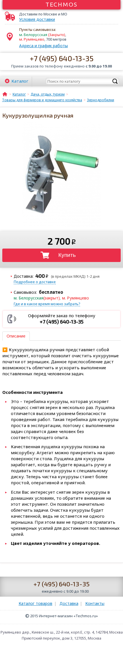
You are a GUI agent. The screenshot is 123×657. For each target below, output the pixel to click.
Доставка (68, 603)
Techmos (61, 4)
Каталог (19, 81)
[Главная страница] (5, 94)
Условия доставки (37, 19)
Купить (67, 255)
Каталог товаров (35, 603)
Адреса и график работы (43, 45)
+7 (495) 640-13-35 (62, 58)
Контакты (94, 603)
